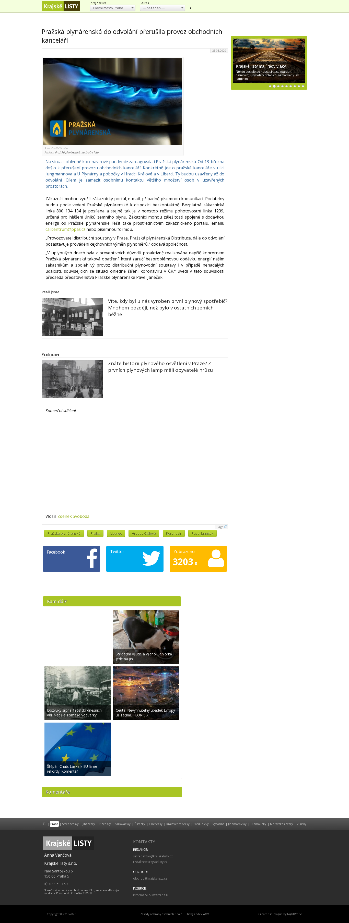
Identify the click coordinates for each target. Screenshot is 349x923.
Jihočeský (89, 824)
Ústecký (139, 824)
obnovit (190, 8)
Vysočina (218, 824)
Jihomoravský (237, 824)
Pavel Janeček (202, 533)
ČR (44, 824)
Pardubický (201, 824)
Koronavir (173, 533)
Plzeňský (105, 824)
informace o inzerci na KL (151, 895)
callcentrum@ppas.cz (65, 229)
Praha (95, 533)
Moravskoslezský (281, 824)
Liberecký (155, 824)
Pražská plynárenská (64, 533)
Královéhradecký (178, 824)
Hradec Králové (144, 533)
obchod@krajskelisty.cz (150, 878)
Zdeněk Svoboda (73, 516)
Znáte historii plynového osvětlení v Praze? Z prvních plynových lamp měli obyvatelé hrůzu (160, 366)
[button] (112, 8)
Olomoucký (258, 824)
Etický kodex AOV (197, 914)
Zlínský (301, 824)
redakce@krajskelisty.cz (150, 862)
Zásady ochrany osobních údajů (161, 914)
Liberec (116, 533)
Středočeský (70, 824)
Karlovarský (123, 824)
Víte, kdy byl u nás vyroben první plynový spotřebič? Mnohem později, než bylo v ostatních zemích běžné (167, 308)
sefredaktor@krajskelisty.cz (153, 856)
